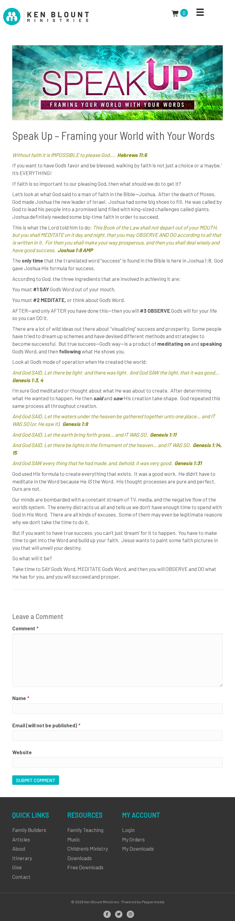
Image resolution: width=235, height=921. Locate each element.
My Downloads (138, 848)
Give (17, 867)
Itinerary (22, 858)
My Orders (133, 839)
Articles (21, 839)
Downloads (79, 858)
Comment (25, 628)
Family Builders (29, 830)
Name (20, 698)
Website (22, 752)
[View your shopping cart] (176, 13)
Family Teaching (85, 830)
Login (128, 830)
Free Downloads (85, 867)
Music (73, 839)
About (19, 848)
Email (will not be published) (46, 725)
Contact (21, 877)
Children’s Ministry (87, 848)
